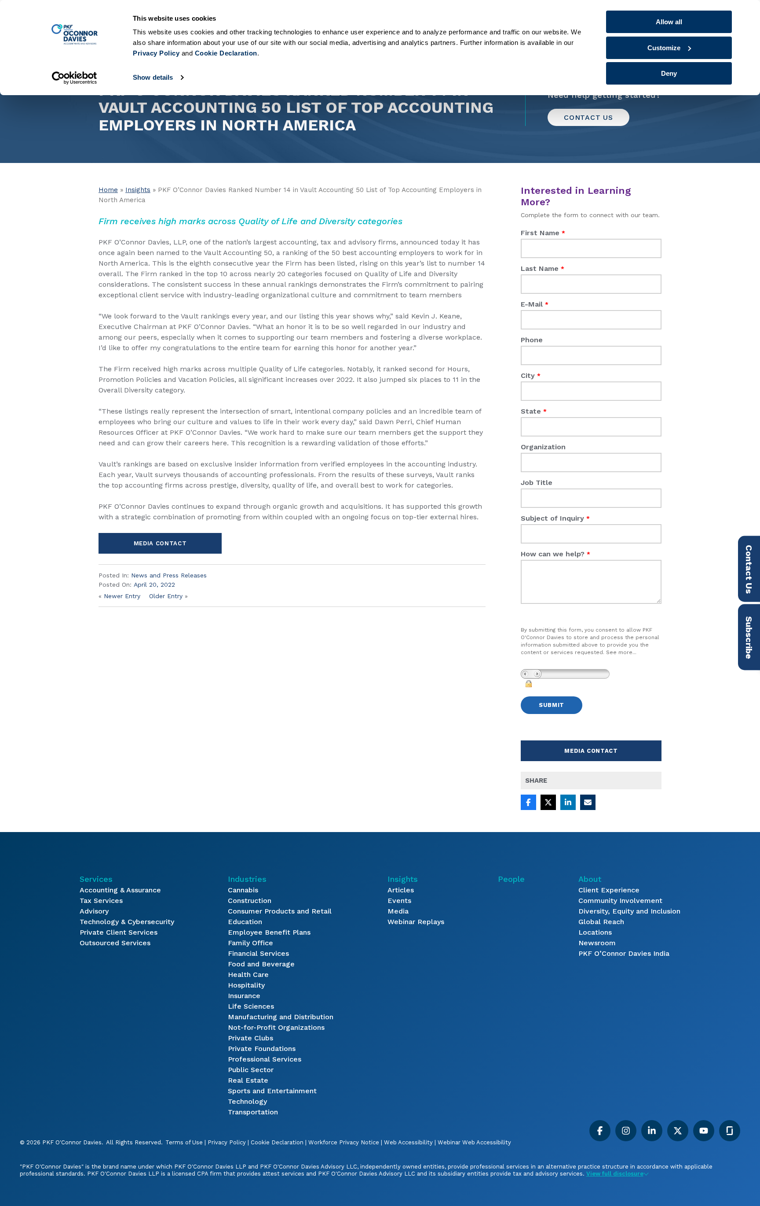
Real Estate (248, 1080)
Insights (137, 190)
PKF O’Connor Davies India (623, 953)
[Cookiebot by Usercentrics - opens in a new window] (74, 78)
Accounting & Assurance (120, 890)
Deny (669, 73)
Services (96, 879)
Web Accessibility (408, 1142)
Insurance (244, 995)
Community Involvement (620, 900)
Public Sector (251, 1069)
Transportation (253, 1112)
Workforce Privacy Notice (343, 1142)
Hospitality (246, 985)
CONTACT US (588, 117)
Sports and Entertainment (272, 1091)
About (589, 879)
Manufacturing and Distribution (280, 1017)
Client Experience (608, 890)
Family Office (250, 943)
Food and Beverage (261, 964)
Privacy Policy (227, 1142)
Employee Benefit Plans (269, 932)
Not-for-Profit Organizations (276, 1027)
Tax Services (101, 900)
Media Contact (160, 543)
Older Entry (166, 595)
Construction (249, 900)
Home (108, 190)
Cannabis (243, 890)
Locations (595, 932)
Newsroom (597, 943)
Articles (400, 890)
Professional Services (264, 1059)
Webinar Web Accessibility (474, 1142)
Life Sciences (251, 1006)
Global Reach (601, 921)
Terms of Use (184, 1142)
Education (245, 921)
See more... (621, 652)
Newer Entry (122, 595)
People (511, 879)
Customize (663, 48)
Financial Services (258, 953)
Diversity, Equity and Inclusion (629, 911)
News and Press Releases (169, 575)
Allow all (669, 22)
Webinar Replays (415, 921)
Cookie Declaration (277, 1142)
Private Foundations (262, 1048)
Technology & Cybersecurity (127, 921)
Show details (153, 77)
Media (398, 911)
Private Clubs (250, 1038)
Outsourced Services (115, 943)
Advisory (94, 911)
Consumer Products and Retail (280, 911)
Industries (247, 879)
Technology (247, 1101)
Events (399, 900)
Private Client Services (118, 932)
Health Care (248, 974)
